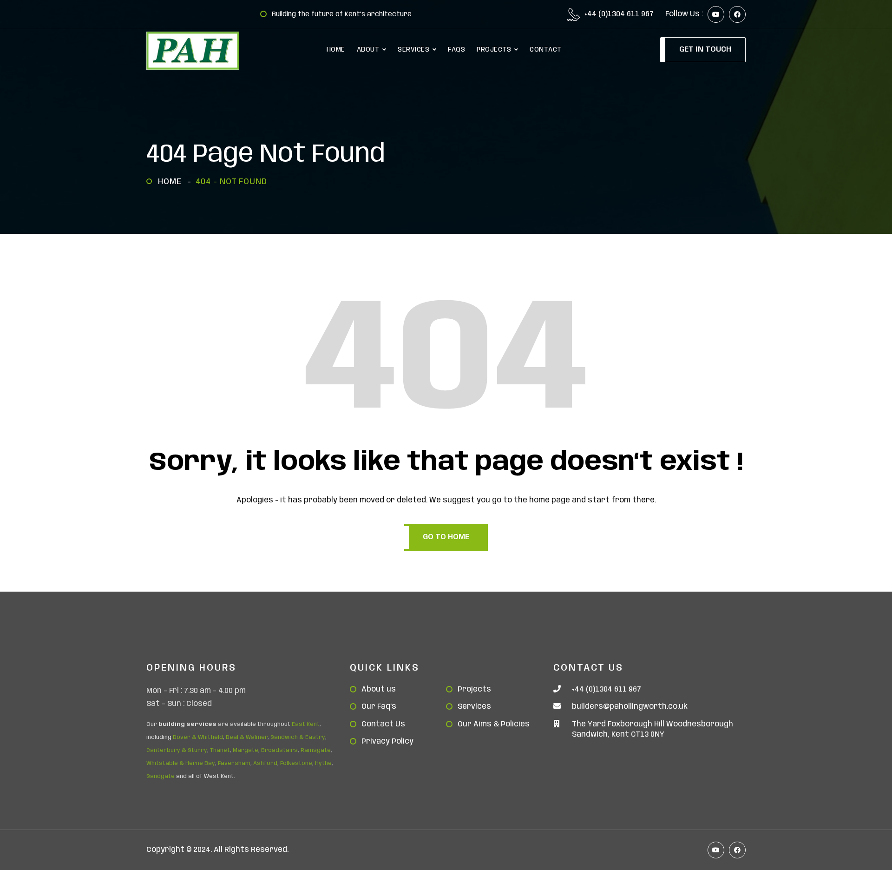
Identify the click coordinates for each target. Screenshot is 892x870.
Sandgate (160, 776)
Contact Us (383, 724)
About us (378, 689)
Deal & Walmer (247, 737)
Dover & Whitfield (198, 737)
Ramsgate (316, 750)
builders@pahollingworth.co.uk (630, 707)
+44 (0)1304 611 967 (619, 14)
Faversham (234, 763)
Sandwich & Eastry (297, 737)
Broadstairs (279, 750)
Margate (245, 750)
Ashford (265, 763)
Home (172, 182)
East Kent (306, 724)
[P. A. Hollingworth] (192, 50)
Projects (474, 689)
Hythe (323, 763)
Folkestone (296, 763)
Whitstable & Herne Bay (180, 763)
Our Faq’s (378, 707)
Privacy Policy (387, 741)
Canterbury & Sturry (176, 750)
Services (474, 707)
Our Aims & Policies (494, 724)
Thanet (220, 750)
